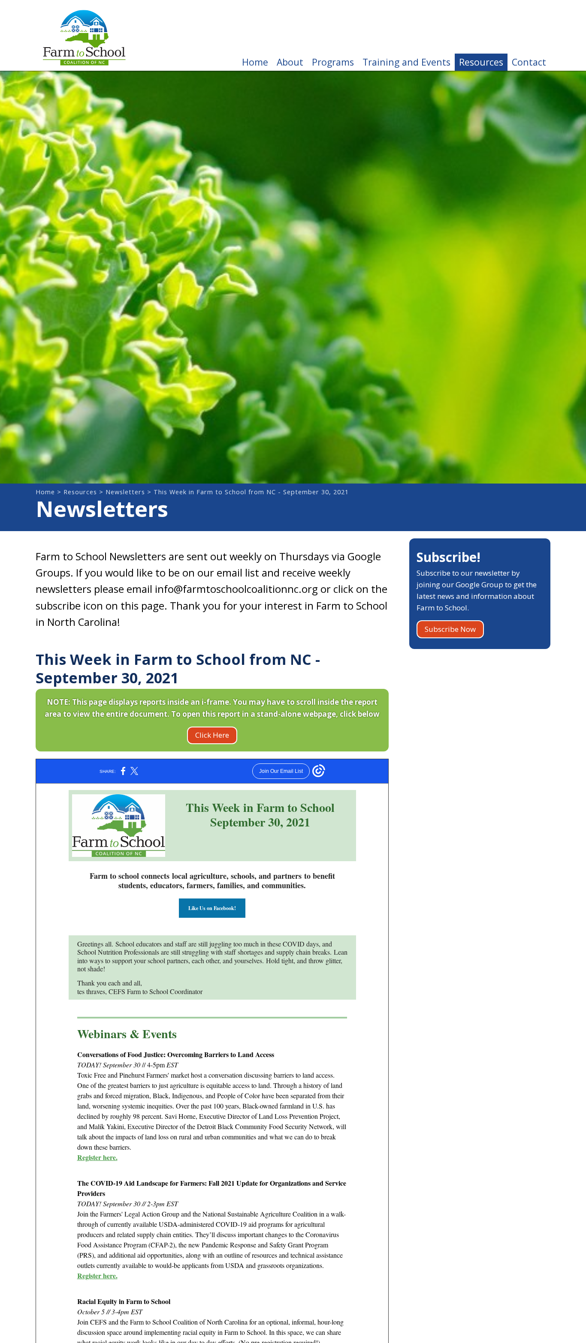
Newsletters (125, 492)
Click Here (212, 735)
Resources (481, 62)
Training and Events (406, 62)
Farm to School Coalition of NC (84, 35)
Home (255, 62)
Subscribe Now (450, 629)
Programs (333, 62)
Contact (529, 62)
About (290, 62)
